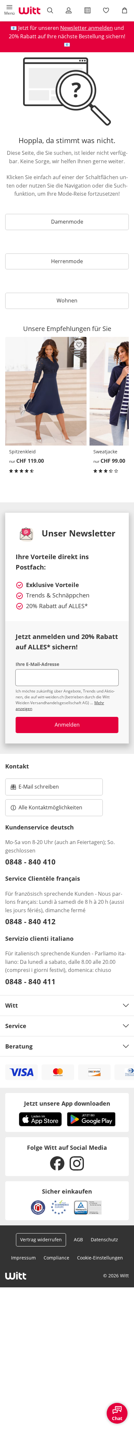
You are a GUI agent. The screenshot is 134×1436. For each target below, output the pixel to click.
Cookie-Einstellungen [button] (100, 1258)
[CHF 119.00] (46, 391)
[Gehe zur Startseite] (30, 10)
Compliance (56, 1258)
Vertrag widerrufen (41, 1239)
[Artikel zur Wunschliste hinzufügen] (79, 344)
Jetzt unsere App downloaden (67, 1103)
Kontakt (17, 766)
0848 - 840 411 (30, 981)
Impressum (23, 1258)
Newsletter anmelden (86, 27)
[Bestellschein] (87, 10)
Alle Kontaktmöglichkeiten (50, 807)
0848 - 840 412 (30, 921)
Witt (11, 1005)
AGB (78, 1239)
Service (15, 1026)
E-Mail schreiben (35, 788)
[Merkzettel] (106, 10)
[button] (9, 10)
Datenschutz (104, 1239)
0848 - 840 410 (30, 861)
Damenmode (67, 221)
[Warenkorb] (124, 10)
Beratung (19, 1046)
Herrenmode (67, 261)
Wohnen (67, 300)
